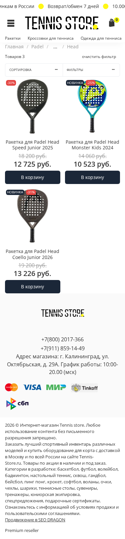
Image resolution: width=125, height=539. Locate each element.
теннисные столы (57, 488)
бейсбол (13, 482)
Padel (37, 46)
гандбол (96, 475)
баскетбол (68, 469)
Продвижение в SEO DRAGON (35, 520)
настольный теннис (50, 475)
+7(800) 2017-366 (62, 339)
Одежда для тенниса (101, 38)
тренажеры (17, 494)
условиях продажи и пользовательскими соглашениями (62, 510)
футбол (88, 469)
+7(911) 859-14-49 (63, 348)
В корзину (32, 177)
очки (106, 482)
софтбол (72, 482)
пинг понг (34, 482)
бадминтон (16, 475)
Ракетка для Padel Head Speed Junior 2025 (32, 145)
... (55, 46)
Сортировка (20, 70)
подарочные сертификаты (72, 501)
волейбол (108, 469)
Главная (14, 46)
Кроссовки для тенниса (51, 38)
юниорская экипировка (55, 494)
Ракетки (13, 38)
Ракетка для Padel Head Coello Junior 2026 (32, 254)
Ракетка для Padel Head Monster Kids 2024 (92, 145)
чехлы (11, 488)
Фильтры (75, 70)
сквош (79, 475)
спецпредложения (24, 501)
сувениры (87, 488)
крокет (54, 482)
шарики (28, 488)
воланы (91, 482)
